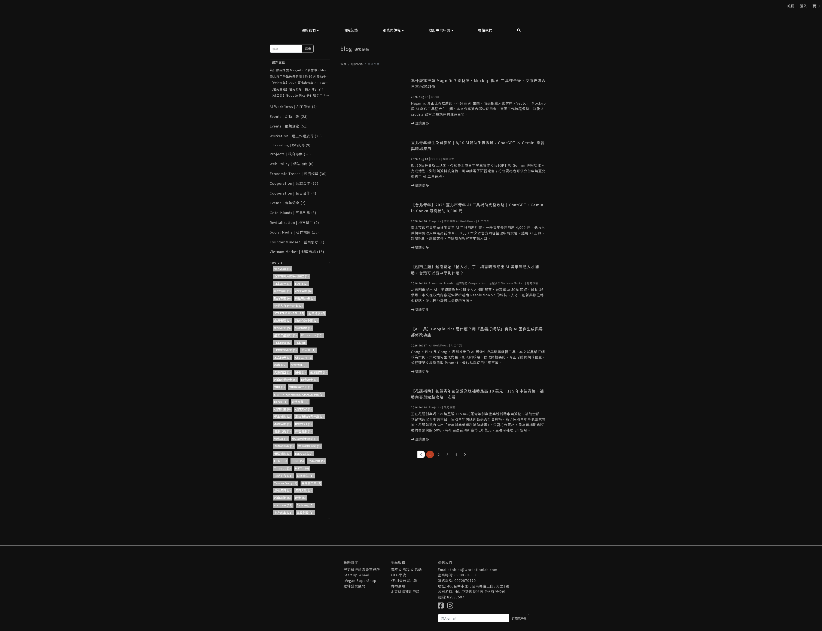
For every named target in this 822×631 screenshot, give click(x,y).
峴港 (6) (300, 498)
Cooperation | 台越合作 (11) (294, 183)
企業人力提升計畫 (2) (288, 306)
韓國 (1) (279, 387)
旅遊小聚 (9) (282, 328)
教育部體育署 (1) (309, 446)
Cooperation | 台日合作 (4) (293, 193)
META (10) (302, 468)
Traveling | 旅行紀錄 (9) (291, 145)
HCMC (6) (280, 461)
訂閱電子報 (519, 618)
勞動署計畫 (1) (305, 298)
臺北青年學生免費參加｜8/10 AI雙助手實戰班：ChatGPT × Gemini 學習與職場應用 (299, 76)
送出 (308, 48)
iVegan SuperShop (360, 580)
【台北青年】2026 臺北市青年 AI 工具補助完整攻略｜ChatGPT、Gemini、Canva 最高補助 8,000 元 (300, 82)
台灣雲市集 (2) (311, 483)
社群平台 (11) (283, 476)
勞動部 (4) (281, 439)
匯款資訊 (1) (303, 424)
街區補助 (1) (282, 453)
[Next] (465, 454)
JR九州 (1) (308, 350)
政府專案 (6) (282, 298)
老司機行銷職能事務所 (362, 569)
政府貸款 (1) (303, 409)
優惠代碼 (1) (282, 431)
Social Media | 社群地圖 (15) (294, 232)
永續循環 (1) (282, 320)
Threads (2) (282, 468)
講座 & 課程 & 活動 (406, 569)
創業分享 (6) (316, 313)
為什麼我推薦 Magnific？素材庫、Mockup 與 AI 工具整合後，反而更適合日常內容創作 (299, 70)
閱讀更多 (422, 123)
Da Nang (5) (305, 505)
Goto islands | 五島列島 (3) (293, 212)
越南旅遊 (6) (282, 498)
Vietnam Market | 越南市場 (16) (297, 251)
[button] (310, 30)
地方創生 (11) (283, 512)
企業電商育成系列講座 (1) (291, 276)
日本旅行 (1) (282, 284)
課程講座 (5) (299, 365)
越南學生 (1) (305, 476)
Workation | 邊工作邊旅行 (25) (296, 135)
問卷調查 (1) (309, 380)
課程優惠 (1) (303, 431)
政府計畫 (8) (282, 409)
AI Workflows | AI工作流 (472, 221)
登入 (803, 5)
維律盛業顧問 (354, 586)
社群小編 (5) (316, 461)
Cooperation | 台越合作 (484, 283)
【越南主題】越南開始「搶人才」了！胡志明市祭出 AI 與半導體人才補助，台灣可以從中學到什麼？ (299, 89)
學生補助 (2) (282, 416)
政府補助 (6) (303, 291)
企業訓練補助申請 (405, 591)
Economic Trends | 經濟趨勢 (448, 283)
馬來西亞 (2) (282, 372)
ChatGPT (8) (303, 357)
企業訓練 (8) (300, 402)
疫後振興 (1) (282, 490)
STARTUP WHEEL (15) (289, 313)
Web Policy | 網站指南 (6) (292, 163)
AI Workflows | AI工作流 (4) (293, 106)
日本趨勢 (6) (282, 343)
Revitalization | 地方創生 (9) (294, 222)
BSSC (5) (298, 461)
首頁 (343, 64)
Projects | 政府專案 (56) (290, 153)
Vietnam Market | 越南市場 (519, 283)
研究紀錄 (357, 64)
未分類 (434, 97)
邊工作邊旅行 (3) (285, 335)
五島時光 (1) (282, 357)
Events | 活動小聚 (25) (289, 116)
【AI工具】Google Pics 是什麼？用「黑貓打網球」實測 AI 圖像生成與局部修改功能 (299, 95)
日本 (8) (300, 343)
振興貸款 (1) (303, 490)
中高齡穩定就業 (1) (305, 439)
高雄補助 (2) (282, 424)
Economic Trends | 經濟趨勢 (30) (298, 173)
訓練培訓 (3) (282, 291)
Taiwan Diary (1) (285, 483)
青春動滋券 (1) (284, 446)
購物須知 (398, 586)
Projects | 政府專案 (442, 221)
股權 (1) (300, 372)
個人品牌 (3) (282, 269)
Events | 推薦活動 (442, 159)
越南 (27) (280, 365)
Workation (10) (312, 335)
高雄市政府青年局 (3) (309, 416)
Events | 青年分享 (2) (288, 202)
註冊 (791, 5)
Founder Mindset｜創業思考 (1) (297, 241)
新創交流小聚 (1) (306, 320)
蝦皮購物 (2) (303, 328)
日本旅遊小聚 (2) (285, 350)
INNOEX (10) (304, 453)
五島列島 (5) (305, 512)
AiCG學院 (398, 574)
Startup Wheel (356, 574)
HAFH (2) (301, 284)
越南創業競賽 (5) (285, 380)
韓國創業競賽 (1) (300, 387)
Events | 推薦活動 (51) (289, 126)
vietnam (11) (283, 505)
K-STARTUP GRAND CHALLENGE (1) (299, 394)
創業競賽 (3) (318, 372)
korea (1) (280, 402)
